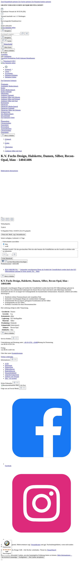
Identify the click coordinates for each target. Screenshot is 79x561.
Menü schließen (9, 50)
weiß (6, 246)
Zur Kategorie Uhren (8, 117)
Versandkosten (35, 544)
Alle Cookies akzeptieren (36, 557)
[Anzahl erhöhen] (14, 254)
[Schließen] (1, 217)
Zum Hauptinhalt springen (9, 2)
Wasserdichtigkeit (10, 373)
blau (6, 244)
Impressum (8, 365)
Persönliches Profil (14, 58)
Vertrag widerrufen (7, 357)
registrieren (7, 56)
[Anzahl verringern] (4, 254)
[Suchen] (22, 33)
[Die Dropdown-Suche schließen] (27, 33)
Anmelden (4, 54)
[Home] (41, 67)
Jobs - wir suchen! (11, 378)
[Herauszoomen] (3, 219)
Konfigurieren (23, 557)
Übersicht (4, 58)
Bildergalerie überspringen (9, 171)
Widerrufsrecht (10, 369)
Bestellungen (30, 58)
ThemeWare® (51, 550)
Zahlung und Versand (12, 376)
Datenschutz (9, 367)
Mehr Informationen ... (64, 555)
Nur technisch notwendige (9, 557)
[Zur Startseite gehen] (8, 27)
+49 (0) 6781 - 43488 (31, 342)
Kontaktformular (17, 353)
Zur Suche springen (24, 2)
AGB (7, 364)
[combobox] (10, 34)
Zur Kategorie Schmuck (8, 80)
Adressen (23, 58)
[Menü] (10, 541)
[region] (39, 197)
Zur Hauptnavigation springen (41, 2)
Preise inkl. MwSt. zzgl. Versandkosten (13, 234)
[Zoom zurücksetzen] (7, 219)
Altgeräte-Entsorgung (12, 375)
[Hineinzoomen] (12, 219)
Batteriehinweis (10, 371)
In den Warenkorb (7, 258)
